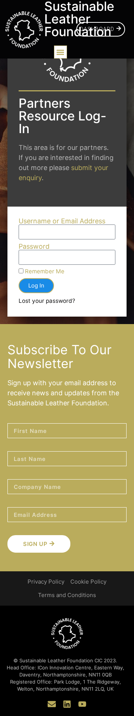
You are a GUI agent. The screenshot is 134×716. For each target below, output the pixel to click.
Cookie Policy (88, 581)
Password (34, 246)
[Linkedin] (66, 703)
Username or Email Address (62, 221)
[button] (60, 52)
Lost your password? (47, 300)
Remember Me (43, 271)
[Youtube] (82, 703)
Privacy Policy (46, 581)
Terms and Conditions (67, 595)
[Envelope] (51, 703)
